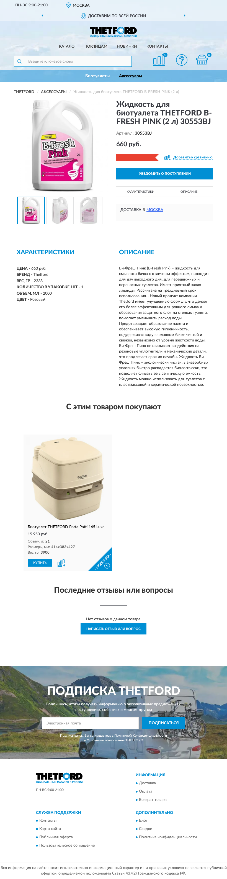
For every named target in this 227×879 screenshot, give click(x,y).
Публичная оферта (56, 837)
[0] (202, 60)
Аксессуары (130, 76)
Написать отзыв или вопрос (113, 629)
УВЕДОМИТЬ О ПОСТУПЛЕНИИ (165, 173)
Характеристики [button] (140, 191)
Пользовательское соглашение (67, 846)
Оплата (145, 791)
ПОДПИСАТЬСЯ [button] (164, 723)
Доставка (147, 783)
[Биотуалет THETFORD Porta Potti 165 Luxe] (67, 478)
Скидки (145, 829)
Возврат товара (153, 800)
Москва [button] (154, 210)
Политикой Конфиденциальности (140, 735)
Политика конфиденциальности (168, 837)
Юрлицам (96, 46)
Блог (143, 821)
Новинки (127, 46)
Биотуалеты (97, 76)
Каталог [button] (68, 46)
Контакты (157, 46)
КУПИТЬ (40, 562)
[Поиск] (19, 61)
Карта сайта (50, 829)
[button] (182, 60)
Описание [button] (188, 191)
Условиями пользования (106, 740)
